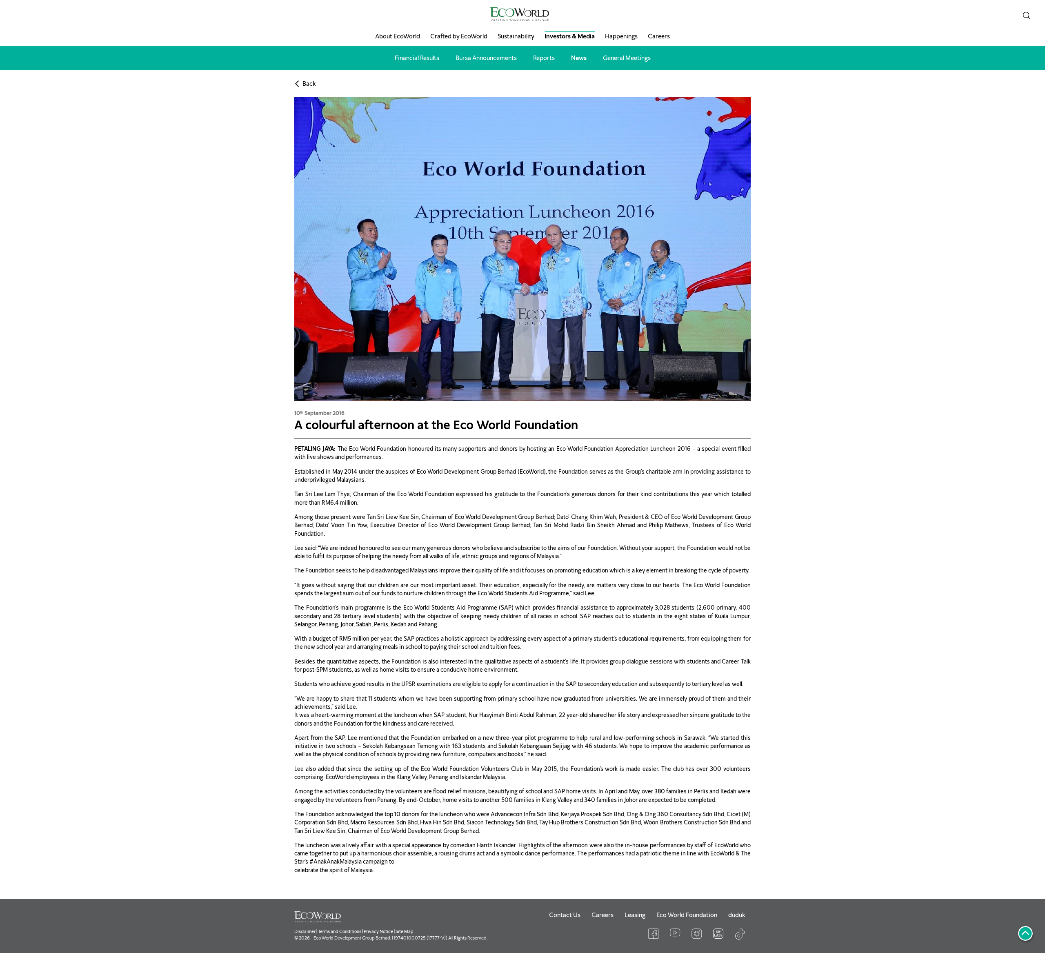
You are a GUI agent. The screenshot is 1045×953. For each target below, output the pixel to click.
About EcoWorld (397, 36)
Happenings (621, 36)
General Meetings (627, 58)
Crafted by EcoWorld (458, 36)
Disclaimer (305, 931)
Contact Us (564, 915)
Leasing (635, 915)
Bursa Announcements (486, 58)
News (579, 58)
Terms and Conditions (339, 931)
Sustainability (516, 36)
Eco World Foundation (686, 915)
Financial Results (417, 58)
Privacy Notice (378, 931)
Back (309, 83)
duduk (736, 915)
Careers (659, 36)
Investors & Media (570, 36)
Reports (544, 58)
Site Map (405, 931)
